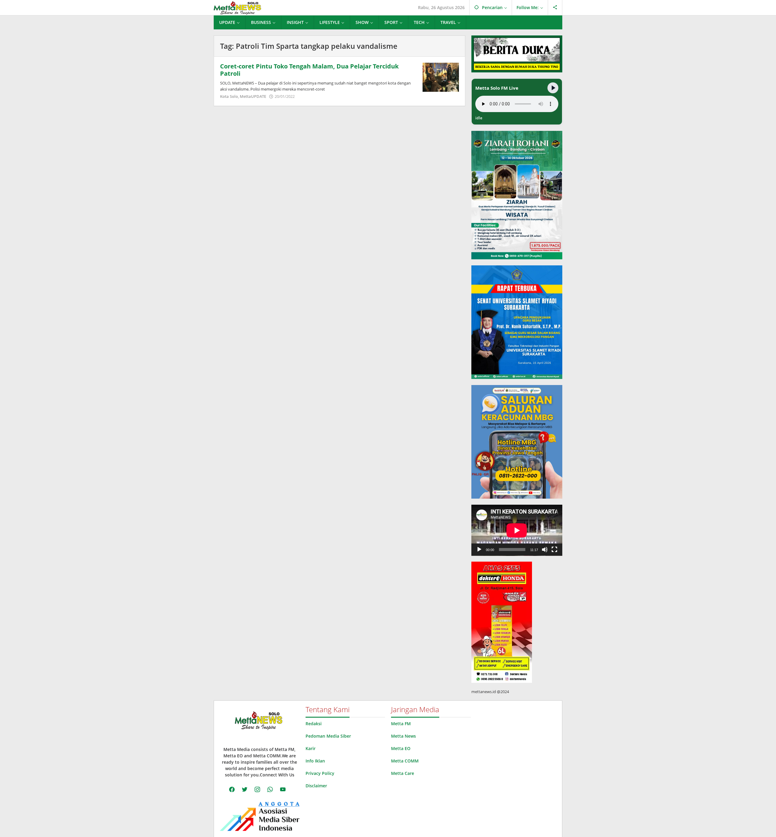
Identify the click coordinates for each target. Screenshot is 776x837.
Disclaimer (316, 786)
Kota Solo (229, 96)
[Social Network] (555, 7)
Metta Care (402, 773)
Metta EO (400, 748)
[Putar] (479, 549)
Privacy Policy (320, 773)
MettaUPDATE (253, 96)
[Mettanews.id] (237, 7)
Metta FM (401, 723)
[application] (516, 530)
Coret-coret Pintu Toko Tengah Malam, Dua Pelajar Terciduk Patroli (309, 70)
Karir (311, 748)
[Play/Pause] (552, 87)
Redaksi (314, 723)
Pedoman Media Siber (328, 736)
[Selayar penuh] (554, 549)
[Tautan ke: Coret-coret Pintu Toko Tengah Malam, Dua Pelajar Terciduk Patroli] (441, 77)
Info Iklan (315, 761)
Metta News (403, 736)
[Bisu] (545, 549)
